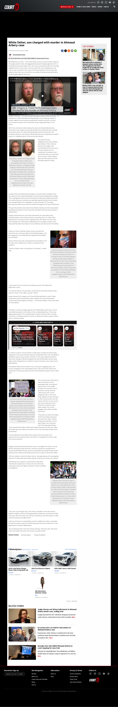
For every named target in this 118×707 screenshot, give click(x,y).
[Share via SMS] (75, 50)
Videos (94, 7)
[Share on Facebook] (62, 50)
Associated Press (19, 54)
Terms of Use (73, 679)
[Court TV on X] (106, 3)
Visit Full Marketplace (71, 549)
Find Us (106, 7)
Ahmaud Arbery (26, 535)
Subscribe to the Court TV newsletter (14, 674)
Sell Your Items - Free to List (30, 549)
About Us (53, 674)
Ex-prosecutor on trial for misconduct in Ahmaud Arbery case (54, 629)
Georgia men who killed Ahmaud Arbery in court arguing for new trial (55, 647)
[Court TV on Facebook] (98, 3)
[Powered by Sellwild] (74, 601)
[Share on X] (65, 50)
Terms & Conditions (75, 674)
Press (52, 676)
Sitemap (34, 674)
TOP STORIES (88, 46)
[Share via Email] (72, 50)
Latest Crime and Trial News (39, 679)
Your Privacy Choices (75, 682)
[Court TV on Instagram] (102, 3)
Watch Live (66, 7)
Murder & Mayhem (39, 535)
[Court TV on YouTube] (110, 3)
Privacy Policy (74, 676)
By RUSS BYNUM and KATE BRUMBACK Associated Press (28, 58)
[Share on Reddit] (69, 50)
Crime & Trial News (83, 7)
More (73, 617)
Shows (100, 7)
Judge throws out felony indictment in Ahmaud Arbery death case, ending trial (57, 610)
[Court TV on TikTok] (114, 3)
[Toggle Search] (114, 7)
